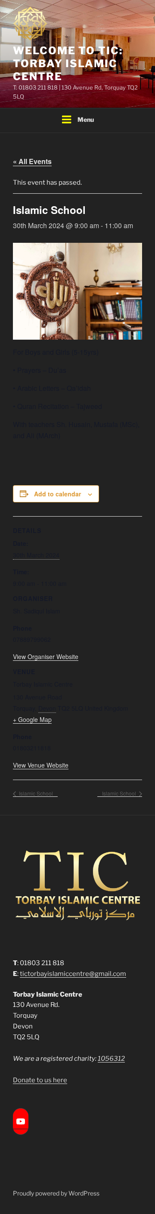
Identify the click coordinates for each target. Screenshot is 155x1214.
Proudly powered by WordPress (56, 1193)
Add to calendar (57, 493)
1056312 (111, 1058)
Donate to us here (40, 1080)
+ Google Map (32, 719)
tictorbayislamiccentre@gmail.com (73, 974)
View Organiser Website (45, 656)
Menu (86, 119)
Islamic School (35, 793)
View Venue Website (40, 765)
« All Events (32, 161)
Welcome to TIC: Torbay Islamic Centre (68, 63)
